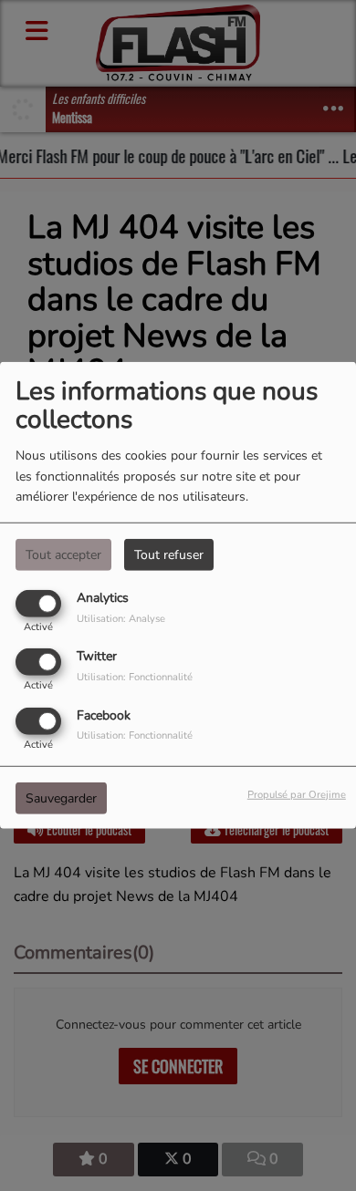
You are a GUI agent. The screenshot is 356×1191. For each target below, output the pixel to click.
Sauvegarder (61, 797)
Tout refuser (169, 555)
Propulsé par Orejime (296, 794)
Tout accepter (63, 555)
